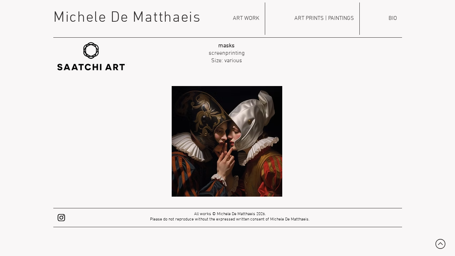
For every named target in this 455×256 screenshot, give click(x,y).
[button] (227, 141)
